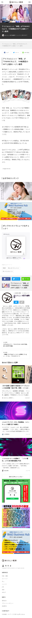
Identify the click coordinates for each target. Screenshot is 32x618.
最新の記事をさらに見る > (16, 476)
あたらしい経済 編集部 (22, 296)
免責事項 (4, 606)
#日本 (4, 268)
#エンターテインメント (13, 268)
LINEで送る (26, 52)
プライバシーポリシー (7, 603)
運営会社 (4, 600)
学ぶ (3, 581)
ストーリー (5, 578)
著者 (3, 589)
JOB (3, 587)
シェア (7, 52)
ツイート (17, 52)
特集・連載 (5, 576)
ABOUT (4, 592)
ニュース (18, 35)
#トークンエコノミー (8, 271)
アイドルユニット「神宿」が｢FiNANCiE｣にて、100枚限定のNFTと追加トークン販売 (15, 45)
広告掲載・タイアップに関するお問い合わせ (13, 614)
